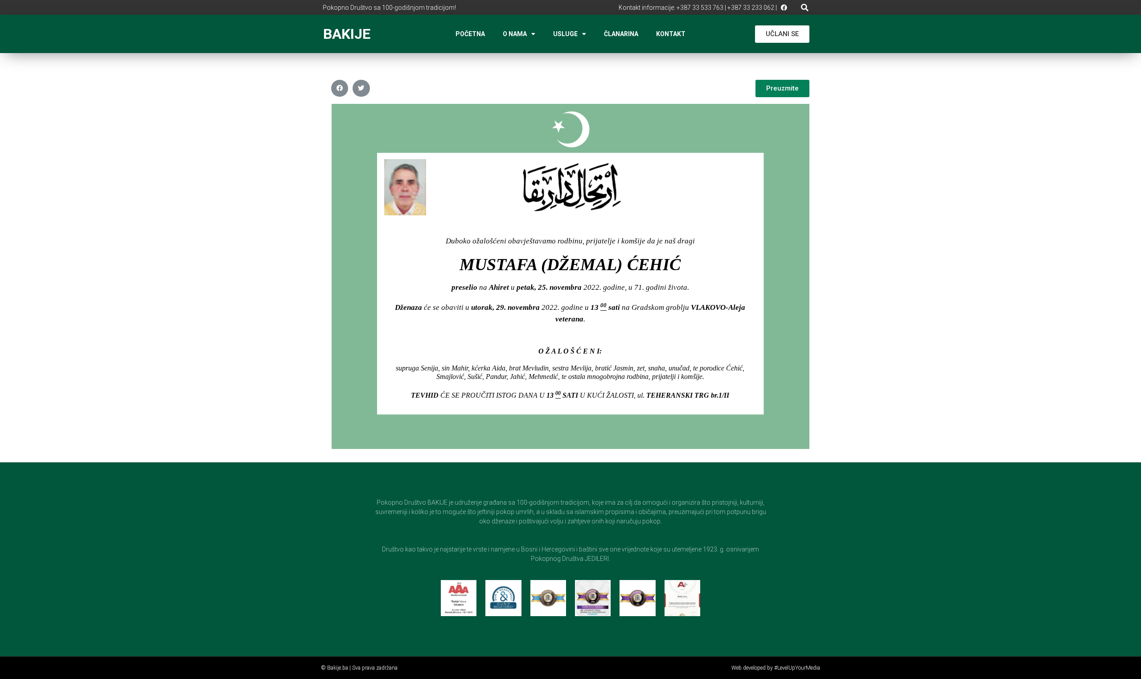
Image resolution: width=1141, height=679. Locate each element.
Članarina (621, 33)
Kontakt (670, 33)
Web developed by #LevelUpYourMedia (775, 668)
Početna (470, 33)
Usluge (565, 33)
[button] (804, 7)
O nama (515, 33)
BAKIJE (346, 33)
